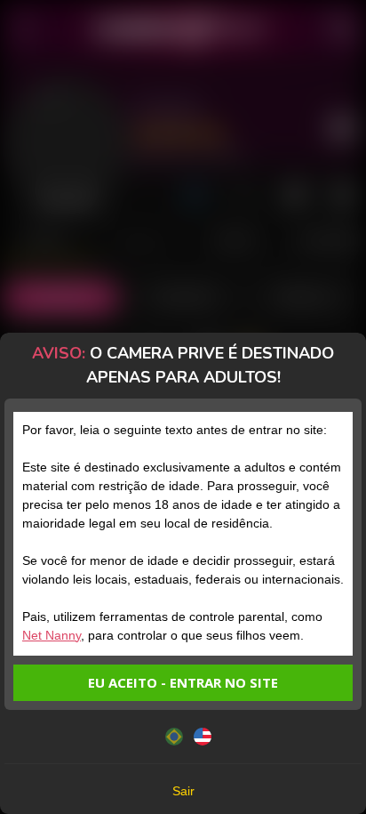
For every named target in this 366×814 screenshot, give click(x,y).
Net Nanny (51, 635)
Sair (183, 791)
